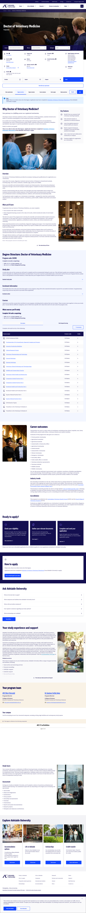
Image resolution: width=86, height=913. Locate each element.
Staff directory (71, 881)
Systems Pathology (11, 362)
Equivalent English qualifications (72, 62)
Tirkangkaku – (10, 888)
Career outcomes (43, 92)
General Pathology (11, 358)
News (53, 883)
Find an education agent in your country (13, 575)
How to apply (53, 92)
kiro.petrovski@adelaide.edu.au (13, 702)
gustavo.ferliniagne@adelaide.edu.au (56, 702)
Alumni (53, 881)
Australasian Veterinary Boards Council (58, 499)
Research (54, 875)
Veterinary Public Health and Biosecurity (16, 374)
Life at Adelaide (38, 875)
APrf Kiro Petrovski (9, 693)
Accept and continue (10, 908)
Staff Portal (54, 1)
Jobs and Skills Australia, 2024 (70, 488)
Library (36, 1)
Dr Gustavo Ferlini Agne (52, 693)
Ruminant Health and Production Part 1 (16, 386)
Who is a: (28, 48)
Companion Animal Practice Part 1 (14, 378)
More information (23, 908)
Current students (45, 1)
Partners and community (57, 878)
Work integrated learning (63, 323)
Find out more (12, 862)
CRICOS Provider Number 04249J (33, 890)
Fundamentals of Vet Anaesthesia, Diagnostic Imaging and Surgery (23, 342)
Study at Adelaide (23, 875)
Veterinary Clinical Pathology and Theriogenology (19, 366)
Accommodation (39, 883)
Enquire (72, 92)
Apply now (61, 541)
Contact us (68, 1)
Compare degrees (78, 1)
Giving (61, 1)
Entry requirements (9, 92)
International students (40, 881)
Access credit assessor (74, 862)
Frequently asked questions (25, 881)
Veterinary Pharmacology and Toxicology (16, 354)
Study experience (64, 92)
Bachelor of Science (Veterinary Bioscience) (59, 100)
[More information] (9, 53)
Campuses (37, 878)
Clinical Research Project (12, 350)
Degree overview (21, 92)
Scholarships (22, 883)
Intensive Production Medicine (14, 346)
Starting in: (52, 48)
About (69, 875)
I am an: (6, 48)
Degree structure (32, 92)
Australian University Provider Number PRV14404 (14, 890)
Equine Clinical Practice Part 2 (13, 398)
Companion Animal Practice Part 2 (14, 382)
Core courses (22, 323)
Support (70, 878)
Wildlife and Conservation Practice (15, 370)
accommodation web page (48, 654)
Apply (80, 92)
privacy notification (9, 902)
